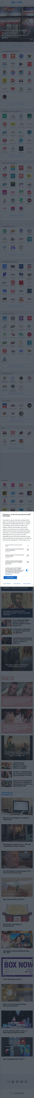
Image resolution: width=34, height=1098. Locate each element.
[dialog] (17, 549)
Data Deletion (7, 583)
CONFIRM (10, 577)
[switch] (27, 549)
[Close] (30, 514)
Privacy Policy (27, 583)
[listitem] (17, 545)
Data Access (17, 583)
